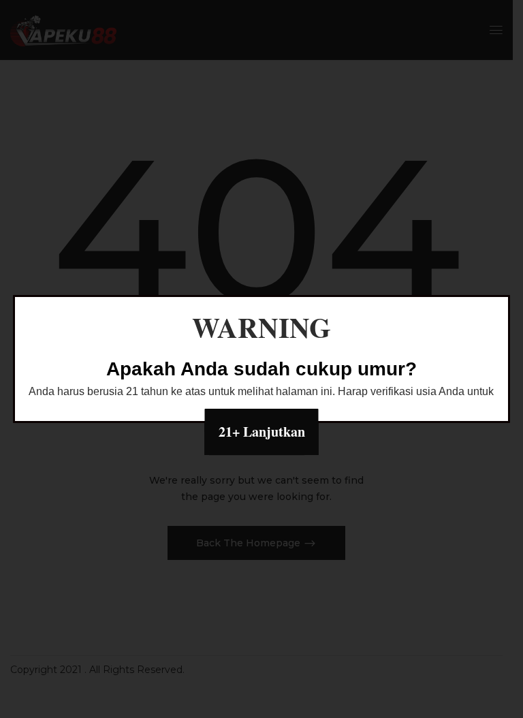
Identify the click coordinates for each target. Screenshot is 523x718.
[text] (261, 392)
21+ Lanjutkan (262, 431)
